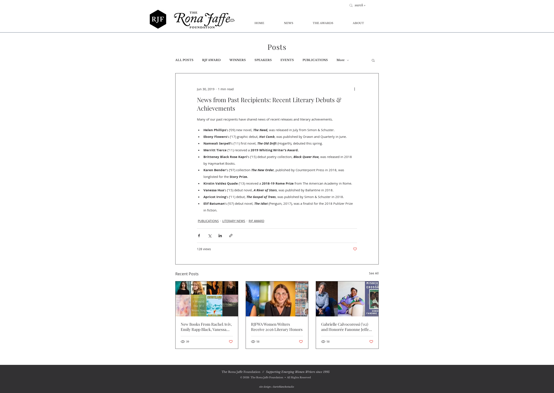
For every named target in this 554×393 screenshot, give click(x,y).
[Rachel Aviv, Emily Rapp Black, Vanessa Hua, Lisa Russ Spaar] (207, 298)
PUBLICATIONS (315, 60)
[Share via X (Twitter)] (210, 236)
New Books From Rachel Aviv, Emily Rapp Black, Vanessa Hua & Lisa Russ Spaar (206, 327)
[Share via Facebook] (199, 236)
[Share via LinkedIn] (220, 236)
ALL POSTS (184, 60)
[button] (373, 60)
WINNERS (237, 60)
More (341, 60)
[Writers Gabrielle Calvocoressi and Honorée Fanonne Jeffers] (347, 298)
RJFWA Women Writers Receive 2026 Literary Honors (277, 327)
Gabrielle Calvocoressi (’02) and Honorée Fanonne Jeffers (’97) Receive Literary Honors (346, 327)
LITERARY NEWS (233, 221)
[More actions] (354, 89)
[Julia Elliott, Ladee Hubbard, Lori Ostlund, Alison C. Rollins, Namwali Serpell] (277, 298)
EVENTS (287, 60)
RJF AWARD (211, 60)
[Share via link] (231, 236)
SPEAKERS (263, 60)
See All (374, 273)
